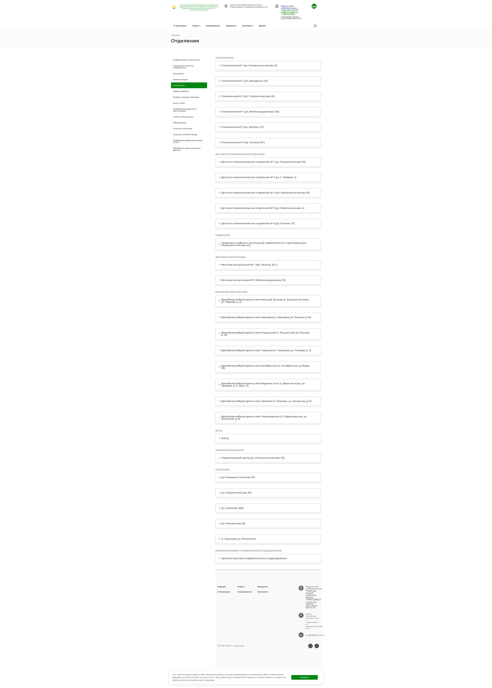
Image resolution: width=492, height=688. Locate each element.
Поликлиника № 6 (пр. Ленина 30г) (243, 142)
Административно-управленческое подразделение (254, 558)
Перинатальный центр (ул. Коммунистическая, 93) (252, 458)
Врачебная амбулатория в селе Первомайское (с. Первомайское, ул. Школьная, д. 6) (264, 417)
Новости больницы (183, 117)
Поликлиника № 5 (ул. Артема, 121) (242, 127)
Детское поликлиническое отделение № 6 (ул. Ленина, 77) (258, 223)
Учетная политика (182, 128)
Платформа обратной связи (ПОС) (187, 141)
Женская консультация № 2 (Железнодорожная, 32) (253, 280)
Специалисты (212, 26)
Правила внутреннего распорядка (185, 110)
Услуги (195, 26)
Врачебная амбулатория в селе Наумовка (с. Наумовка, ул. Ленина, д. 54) (266, 317)
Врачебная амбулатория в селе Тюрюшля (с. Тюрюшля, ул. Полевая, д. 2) (266, 350)
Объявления (179, 122)
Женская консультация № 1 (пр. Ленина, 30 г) (249, 265)
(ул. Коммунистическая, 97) (238, 477)
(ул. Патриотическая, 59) (236, 493)
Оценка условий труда (185, 134)
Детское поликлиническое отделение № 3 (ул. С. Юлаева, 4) (258, 177)
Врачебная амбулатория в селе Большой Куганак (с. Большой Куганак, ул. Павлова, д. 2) (265, 300)
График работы (181, 91)
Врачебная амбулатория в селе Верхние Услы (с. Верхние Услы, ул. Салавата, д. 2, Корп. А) (263, 384)
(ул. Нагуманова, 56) (233, 523)
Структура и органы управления (183, 66)
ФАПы (225, 438)
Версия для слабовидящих (289, 7)
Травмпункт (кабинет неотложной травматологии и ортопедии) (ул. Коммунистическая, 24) (264, 244)
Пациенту (231, 26)
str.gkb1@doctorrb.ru (315, 635)
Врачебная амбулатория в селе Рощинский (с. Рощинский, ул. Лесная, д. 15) (265, 334)
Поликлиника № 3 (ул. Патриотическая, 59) (247, 96)
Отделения (179, 85)
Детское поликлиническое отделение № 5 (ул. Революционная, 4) (262, 208)
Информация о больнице (186, 60)
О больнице (180, 26)
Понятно (304, 677)
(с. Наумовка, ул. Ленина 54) (238, 539)
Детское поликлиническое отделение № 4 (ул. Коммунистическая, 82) (265, 193)
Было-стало (179, 103)
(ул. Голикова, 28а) (232, 508)
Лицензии (178, 73)
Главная (221, 586)
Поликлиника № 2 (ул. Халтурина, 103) (244, 81)
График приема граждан (186, 97)
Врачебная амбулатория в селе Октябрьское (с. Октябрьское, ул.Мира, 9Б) (265, 367)
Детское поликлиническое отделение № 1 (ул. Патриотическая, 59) (263, 162)
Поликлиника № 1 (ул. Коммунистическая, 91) (249, 65)
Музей (262, 26)
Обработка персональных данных (186, 149)
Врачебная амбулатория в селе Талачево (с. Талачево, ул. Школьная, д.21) (266, 401)
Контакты (247, 26)
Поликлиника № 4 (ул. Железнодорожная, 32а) (250, 112)
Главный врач (180, 79)
